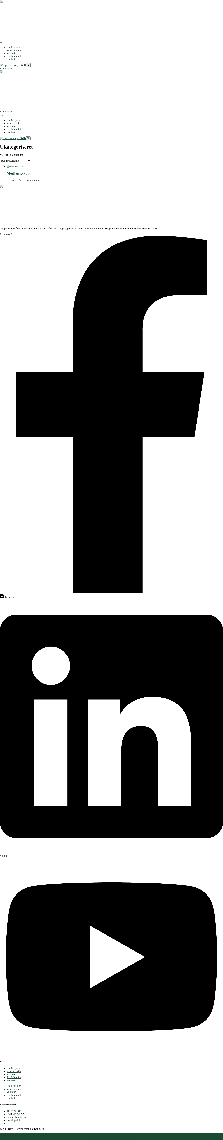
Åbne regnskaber (124, 1136)
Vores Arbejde (14, 50)
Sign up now (33, 180)
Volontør (11, 53)
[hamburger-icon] (1, 42)
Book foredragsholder (100, 1136)
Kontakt (11, 59)
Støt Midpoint (14, 56)
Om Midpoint (14, 47)
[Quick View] (25, 180)
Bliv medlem (6, 68)
